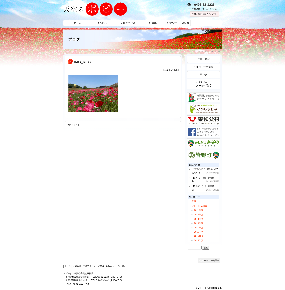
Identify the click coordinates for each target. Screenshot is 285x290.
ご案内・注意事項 (203, 66)
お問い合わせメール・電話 (203, 84)
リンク (203, 74)
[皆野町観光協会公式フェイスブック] (203, 135)
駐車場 (153, 22)
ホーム (77, 22)
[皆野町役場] (203, 158)
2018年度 (198, 223)
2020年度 (198, 214)
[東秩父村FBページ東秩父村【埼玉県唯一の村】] (203, 100)
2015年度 (198, 236)
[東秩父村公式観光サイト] (203, 112)
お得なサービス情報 (178, 22)
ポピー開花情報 (199, 206)
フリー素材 (203, 59)
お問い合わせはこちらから (204, 14)
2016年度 (198, 232)
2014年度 (198, 240)
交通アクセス (127, 22)
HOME (201, 52)
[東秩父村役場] (203, 123)
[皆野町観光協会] (203, 146)
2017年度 (198, 227)
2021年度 (198, 210)
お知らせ (103, 22)
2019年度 (198, 219)
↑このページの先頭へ (209, 260)
